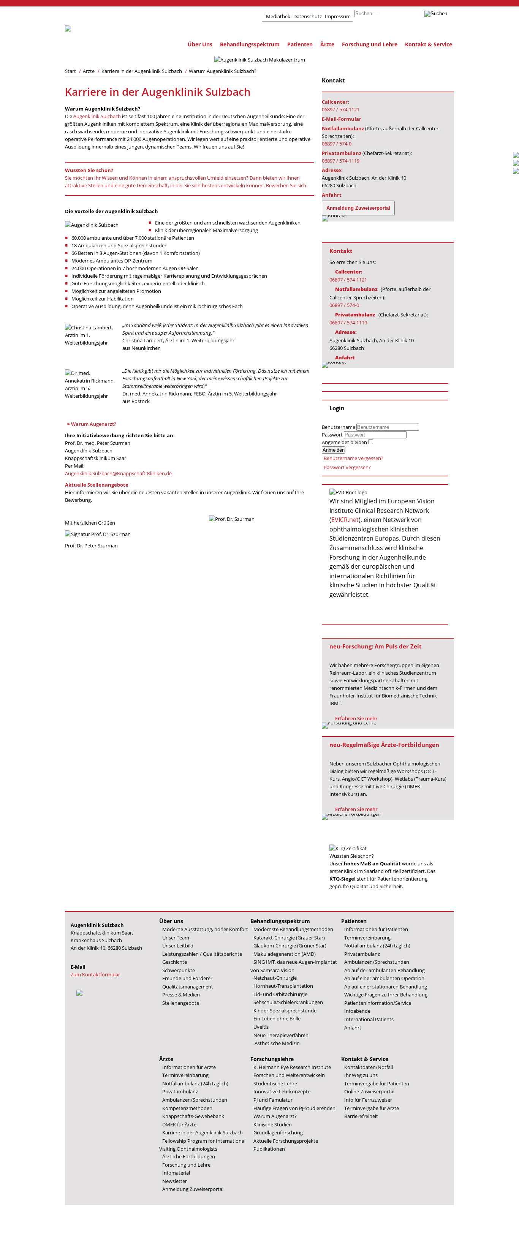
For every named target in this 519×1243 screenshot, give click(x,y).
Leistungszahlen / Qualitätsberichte (202, 953)
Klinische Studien (272, 1124)
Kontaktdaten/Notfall (368, 1067)
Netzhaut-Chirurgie (275, 977)
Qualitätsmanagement (187, 986)
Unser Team (175, 937)
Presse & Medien (181, 994)
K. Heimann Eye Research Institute (292, 1067)
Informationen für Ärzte (189, 1067)
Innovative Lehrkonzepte (281, 1091)
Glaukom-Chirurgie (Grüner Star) (289, 945)
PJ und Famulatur (273, 1099)
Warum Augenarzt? (93, 424)
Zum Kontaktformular (95, 974)
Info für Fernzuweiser (368, 1099)
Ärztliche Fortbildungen (188, 1156)
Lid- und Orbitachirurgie (280, 994)
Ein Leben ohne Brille (277, 1018)
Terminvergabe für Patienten (376, 1083)
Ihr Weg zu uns (361, 1075)
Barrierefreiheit (361, 1116)
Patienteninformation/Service (377, 1002)
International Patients (369, 1019)
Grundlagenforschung (278, 1132)
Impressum (338, 16)
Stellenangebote (180, 1002)
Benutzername (338, 427)
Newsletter (174, 1181)
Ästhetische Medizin (276, 1043)
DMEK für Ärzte (179, 1124)
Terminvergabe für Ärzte (371, 1108)
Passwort (333, 434)
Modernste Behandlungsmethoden (293, 929)
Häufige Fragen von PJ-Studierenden (294, 1108)
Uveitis (261, 1026)
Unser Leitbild (177, 945)
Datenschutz (307, 16)
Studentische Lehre (275, 1083)
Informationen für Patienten (376, 929)
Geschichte (174, 961)
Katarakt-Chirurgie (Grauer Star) (289, 937)
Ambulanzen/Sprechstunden (376, 961)
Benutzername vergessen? (353, 458)
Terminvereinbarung (367, 937)
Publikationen (269, 1148)
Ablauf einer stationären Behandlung (385, 986)
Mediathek (278, 16)
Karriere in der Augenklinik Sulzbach (202, 1132)
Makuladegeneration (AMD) (284, 953)
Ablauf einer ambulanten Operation (384, 978)
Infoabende (357, 1010)
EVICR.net (345, 520)
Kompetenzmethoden (187, 1108)
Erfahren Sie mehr (356, 718)
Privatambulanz (362, 953)
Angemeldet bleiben (344, 442)
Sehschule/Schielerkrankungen (288, 1002)
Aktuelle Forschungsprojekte (285, 1140)
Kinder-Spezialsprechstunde (284, 1010)
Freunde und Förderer (187, 978)
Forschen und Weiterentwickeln (289, 1075)
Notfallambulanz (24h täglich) (377, 945)
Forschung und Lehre (369, 44)
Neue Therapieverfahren (281, 1035)
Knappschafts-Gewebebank (193, 1116)
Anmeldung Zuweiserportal (192, 1189)
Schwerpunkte (178, 970)
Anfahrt (352, 1027)
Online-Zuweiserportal (369, 1091)
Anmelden (334, 450)
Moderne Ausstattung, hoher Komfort (205, 929)
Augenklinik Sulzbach (97, 116)
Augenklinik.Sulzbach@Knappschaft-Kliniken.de (118, 473)
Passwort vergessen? (347, 467)
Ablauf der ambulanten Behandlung (384, 970)
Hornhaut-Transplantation (283, 985)
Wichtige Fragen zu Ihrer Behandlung (385, 994)
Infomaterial (176, 1172)
